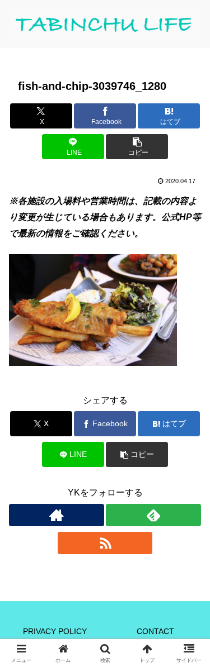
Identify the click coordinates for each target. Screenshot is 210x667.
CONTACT (155, 631)
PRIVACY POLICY (55, 631)
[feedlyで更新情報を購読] (153, 515)
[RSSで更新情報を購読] (105, 543)
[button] (137, 146)
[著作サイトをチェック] (56, 515)
